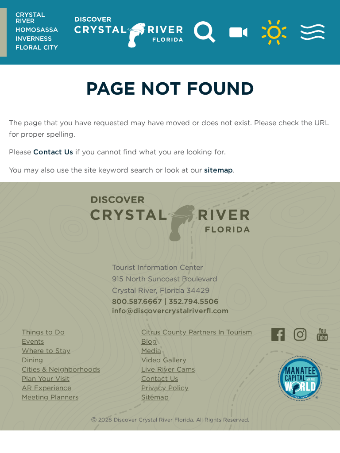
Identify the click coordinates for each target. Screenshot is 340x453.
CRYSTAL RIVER (30, 17)
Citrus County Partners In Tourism (196, 332)
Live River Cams (168, 369)
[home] (128, 32)
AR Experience (46, 388)
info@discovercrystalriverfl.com (170, 311)
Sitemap (155, 397)
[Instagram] (300, 334)
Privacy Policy (165, 388)
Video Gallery (163, 360)
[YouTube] (322, 334)
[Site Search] (205, 32)
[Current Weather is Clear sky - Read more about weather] (274, 32)
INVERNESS (33, 38)
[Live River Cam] (238, 32)
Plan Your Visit (46, 379)
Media (151, 351)
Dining (32, 360)
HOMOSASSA (36, 29)
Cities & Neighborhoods (61, 369)
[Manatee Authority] (300, 378)
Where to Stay (46, 351)
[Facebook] (278, 334)
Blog (149, 342)
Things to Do (43, 332)
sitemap (218, 170)
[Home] (170, 219)
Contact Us (53, 152)
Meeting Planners (50, 397)
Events (33, 342)
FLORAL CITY (36, 47)
